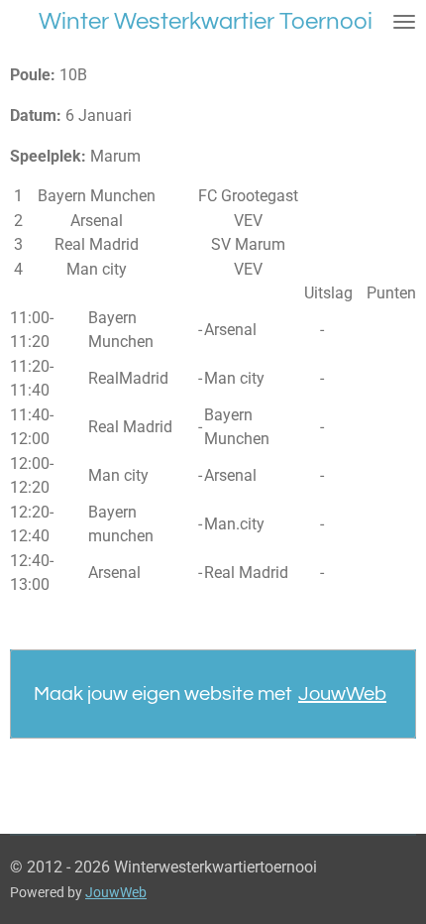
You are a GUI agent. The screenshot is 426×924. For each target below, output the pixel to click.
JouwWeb (342, 694)
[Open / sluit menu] (404, 22)
